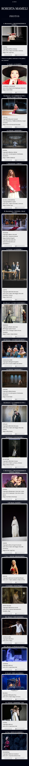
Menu (15, 1)
